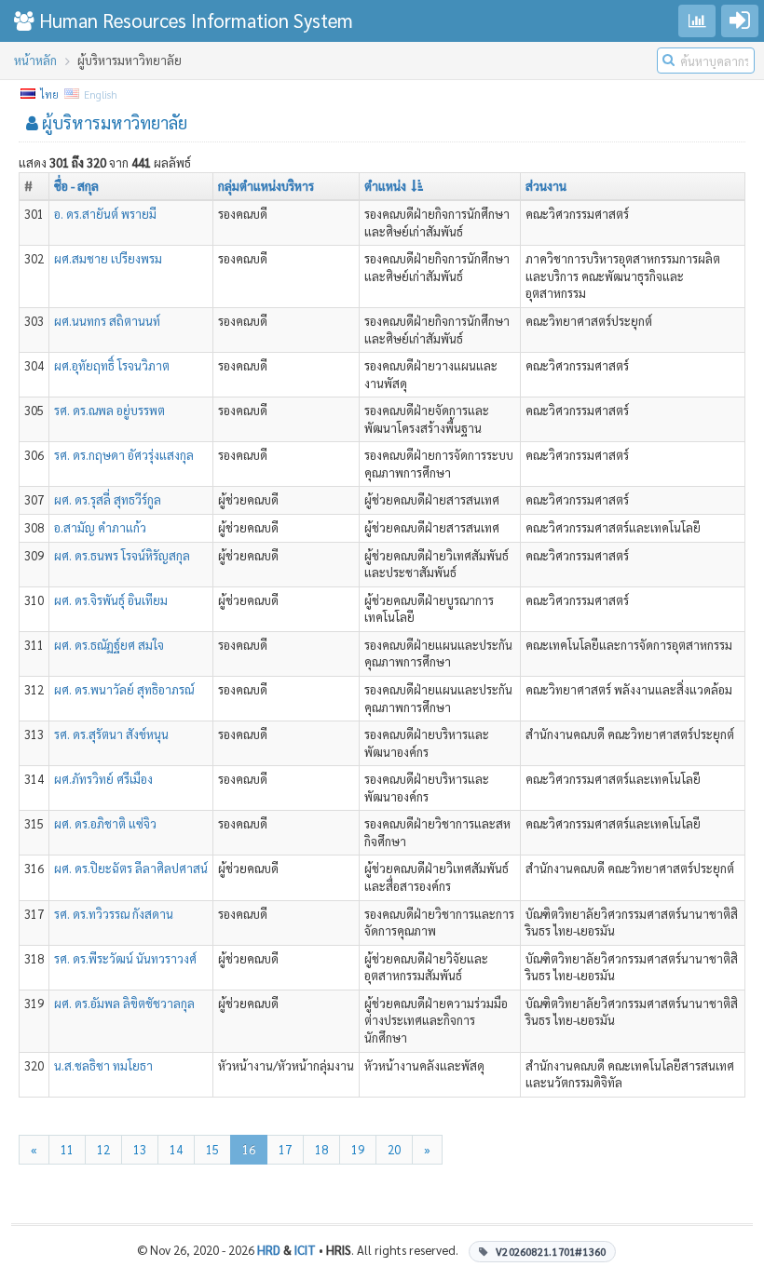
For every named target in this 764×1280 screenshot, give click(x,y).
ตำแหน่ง (385, 186)
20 (394, 1149)
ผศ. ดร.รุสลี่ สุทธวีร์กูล (107, 499)
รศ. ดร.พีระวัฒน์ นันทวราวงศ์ (125, 958)
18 (321, 1149)
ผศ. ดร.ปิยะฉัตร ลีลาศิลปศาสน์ (131, 868)
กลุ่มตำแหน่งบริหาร (266, 186)
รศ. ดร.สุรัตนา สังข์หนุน (111, 734)
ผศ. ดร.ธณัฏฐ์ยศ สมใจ (109, 645)
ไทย (48, 94)
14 (176, 1149)
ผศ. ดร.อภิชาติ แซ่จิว (105, 823)
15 (212, 1149)
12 (103, 1149)
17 (285, 1149)
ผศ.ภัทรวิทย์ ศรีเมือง (103, 779)
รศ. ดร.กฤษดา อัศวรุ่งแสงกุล (124, 455)
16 (248, 1149)
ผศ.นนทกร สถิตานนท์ (107, 321)
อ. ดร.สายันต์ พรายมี (105, 214)
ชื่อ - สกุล (76, 186)
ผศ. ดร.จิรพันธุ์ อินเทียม (111, 600)
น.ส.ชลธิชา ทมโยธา (103, 1065)
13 (139, 1149)
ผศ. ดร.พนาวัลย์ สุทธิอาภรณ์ (124, 689)
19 (357, 1149)
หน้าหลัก (35, 60)
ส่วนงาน (545, 186)
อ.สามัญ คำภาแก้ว (100, 527)
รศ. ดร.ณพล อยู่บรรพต (109, 410)
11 (67, 1149)
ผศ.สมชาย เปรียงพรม (108, 258)
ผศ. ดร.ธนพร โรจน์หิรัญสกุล (122, 555)
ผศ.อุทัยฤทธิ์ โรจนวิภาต (112, 365)
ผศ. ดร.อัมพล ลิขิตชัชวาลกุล (124, 1003)
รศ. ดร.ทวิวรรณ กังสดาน (113, 914)
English (99, 94)
